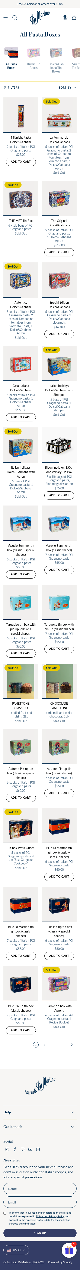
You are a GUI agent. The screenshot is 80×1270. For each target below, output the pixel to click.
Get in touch (12, 1127)
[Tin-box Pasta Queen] (20, 825)
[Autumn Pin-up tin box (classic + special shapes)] (20, 746)
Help (7, 1112)
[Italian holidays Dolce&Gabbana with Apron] (20, 445)
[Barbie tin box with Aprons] (59, 983)
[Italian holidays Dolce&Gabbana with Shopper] (59, 363)
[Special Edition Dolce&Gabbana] (59, 280)
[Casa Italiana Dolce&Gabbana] (20, 363)
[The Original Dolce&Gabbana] (59, 198)
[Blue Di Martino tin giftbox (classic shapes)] (20, 904)
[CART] (74, 18)
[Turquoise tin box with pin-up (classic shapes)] (59, 602)
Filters (13, 87)
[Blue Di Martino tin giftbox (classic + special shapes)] (59, 825)
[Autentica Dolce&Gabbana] (20, 280)
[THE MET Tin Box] (20, 198)
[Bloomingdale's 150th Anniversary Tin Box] (59, 445)
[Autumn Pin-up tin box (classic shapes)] (59, 746)
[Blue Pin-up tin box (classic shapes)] (20, 983)
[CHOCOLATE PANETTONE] (59, 681)
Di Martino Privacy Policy (50, 1216)
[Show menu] (5, 18)
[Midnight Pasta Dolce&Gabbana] (20, 115)
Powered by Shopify (60, 1262)
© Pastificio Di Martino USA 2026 (24, 1262)
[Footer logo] (40, 1089)
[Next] (62, 1045)
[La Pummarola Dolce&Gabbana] (59, 115)
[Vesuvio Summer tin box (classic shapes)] (59, 523)
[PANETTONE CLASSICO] (20, 681)
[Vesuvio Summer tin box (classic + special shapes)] (20, 523)
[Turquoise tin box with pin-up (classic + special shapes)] (20, 602)
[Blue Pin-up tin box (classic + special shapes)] (59, 904)
